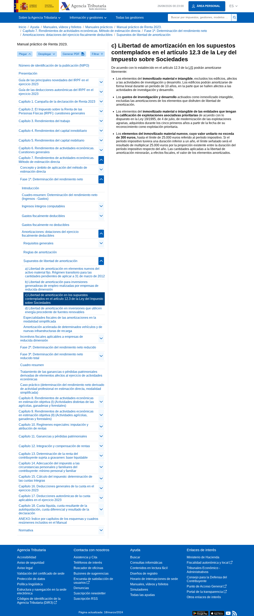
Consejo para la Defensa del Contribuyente (207, 579)
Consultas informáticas (146, 562)
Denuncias (81, 588)
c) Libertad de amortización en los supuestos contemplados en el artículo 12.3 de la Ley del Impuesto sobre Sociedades (64, 298)
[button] (233, 6)
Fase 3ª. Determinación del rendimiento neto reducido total (51, 356)
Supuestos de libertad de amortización (143, 34)
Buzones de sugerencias (91, 573)
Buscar (135, 557)
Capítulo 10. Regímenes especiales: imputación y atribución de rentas (53, 426)
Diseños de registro (144, 573)
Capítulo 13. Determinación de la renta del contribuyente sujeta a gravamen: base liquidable (53, 455)
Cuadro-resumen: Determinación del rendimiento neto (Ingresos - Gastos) (59, 196)
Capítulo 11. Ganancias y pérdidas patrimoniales (53, 436)
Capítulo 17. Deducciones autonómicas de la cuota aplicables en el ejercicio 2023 (54, 497)
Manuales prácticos (99, 27)
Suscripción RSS (86, 598)
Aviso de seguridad (30, 562)
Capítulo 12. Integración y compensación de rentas (54, 446)
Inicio (22, 27)
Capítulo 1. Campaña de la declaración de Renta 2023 (57, 101)
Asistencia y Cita (85, 557)
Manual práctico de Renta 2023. (139, 27)
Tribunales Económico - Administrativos (203, 569)
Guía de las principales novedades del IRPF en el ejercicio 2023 (54, 82)
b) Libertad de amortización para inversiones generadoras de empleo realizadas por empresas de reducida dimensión (61, 285)
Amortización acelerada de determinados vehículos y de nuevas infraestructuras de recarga (62, 328)
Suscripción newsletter (90, 593)
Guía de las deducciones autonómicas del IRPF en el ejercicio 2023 (56, 91)
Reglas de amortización (40, 252)
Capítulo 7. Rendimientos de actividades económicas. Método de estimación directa (81, 31)
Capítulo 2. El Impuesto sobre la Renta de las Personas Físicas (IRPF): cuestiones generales (52, 111)
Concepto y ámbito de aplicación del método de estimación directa (53, 169)
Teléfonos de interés (88, 562)
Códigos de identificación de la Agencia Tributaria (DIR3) (39, 600)
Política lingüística (30, 584)
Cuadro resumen (32, 365)
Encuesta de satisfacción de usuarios (93, 580)
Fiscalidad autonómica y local (208, 562)
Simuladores (139, 589)
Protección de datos (31, 579)
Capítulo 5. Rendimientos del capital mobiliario (51, 140)
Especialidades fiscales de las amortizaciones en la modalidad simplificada (59, 319)
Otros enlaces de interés (204, 597)
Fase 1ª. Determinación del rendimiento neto (175, 31)
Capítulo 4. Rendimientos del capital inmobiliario (53, 130)
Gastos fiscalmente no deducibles (45, 225)
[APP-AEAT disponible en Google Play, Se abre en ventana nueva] (200, 613)
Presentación (28, 73)
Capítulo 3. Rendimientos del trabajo (44, 121)
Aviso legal (25, 568)
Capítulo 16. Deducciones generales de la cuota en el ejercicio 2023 (56, 488)
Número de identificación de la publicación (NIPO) (54, 65)
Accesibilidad (26, 557)
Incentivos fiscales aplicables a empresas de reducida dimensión (51, 338)
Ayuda (34, 27)
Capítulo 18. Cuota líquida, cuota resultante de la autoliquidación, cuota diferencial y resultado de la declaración (54, 509)
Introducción (30, 188)
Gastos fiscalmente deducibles (43, 216)
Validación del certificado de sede (40, 573)
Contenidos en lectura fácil (149, 568)
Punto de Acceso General (205, 586)
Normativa (26, 530)
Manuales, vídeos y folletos (62, 27)
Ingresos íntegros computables (43, 206)
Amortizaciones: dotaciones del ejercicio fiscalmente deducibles (68, 34)
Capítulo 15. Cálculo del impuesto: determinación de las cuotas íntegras (55, 478)
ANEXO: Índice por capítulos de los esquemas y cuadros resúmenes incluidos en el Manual (58, 520)
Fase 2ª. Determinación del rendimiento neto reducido (58, 347)
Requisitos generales (38, 243)
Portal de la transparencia (205, 591)
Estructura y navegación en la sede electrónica (41, 591)
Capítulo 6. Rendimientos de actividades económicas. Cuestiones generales (56, 150)
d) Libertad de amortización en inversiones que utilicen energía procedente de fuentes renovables (63, 310)
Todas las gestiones (130, 17)
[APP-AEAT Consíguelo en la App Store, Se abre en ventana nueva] (217, 613)
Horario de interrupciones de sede (154, 579)
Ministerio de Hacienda (203, 557)
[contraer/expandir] (101, 82)
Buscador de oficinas (88, 568)
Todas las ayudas (142, 595)
